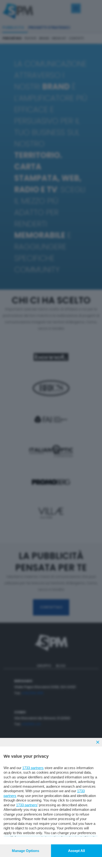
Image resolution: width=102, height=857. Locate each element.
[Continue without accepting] (97, 742)
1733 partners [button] (33, 768)
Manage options (25, 851)
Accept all (76, 851)
